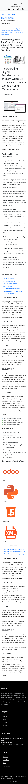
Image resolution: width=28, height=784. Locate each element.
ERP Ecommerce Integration (11, 288)
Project (5, 757)
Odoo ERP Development (10, 284)
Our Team (6, 760)
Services (5, 722)
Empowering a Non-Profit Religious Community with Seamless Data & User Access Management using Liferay (14, 552)
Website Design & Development (12, 291)
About (5, 719)
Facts (4, 763)
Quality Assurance (8, 293)
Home (5, 716)
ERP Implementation (9, 281)
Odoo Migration (8, 286)
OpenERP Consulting (9, 279)
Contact (5, 725)
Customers (6, 766)
